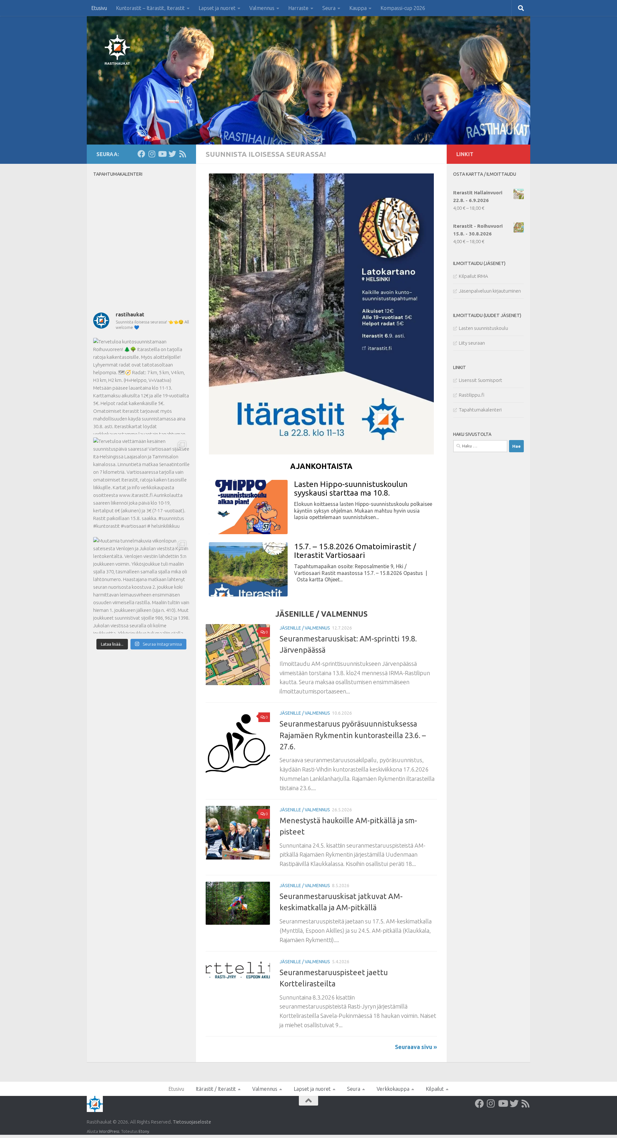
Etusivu (99, 8)
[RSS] (182, 154)
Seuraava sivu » (416, 1047)
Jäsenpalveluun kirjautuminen (490, 291)
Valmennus (261, 8)
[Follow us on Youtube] (162, 154)
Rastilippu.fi (471, 395)
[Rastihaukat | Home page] (117, 50)
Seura (328, 8)
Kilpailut (435, 1089)
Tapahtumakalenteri (480, 409)
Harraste (298, 8)
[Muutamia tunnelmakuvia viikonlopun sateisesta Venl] (141, 585)
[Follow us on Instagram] (152, 154)
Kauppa (358, 8)
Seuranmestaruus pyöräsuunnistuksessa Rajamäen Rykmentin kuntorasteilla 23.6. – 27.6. (353, 735)
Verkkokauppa (393, 1089)
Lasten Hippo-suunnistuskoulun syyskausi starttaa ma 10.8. (350, 489)
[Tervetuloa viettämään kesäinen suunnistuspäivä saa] (141, 485)
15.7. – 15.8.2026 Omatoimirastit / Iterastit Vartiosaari (355, 551)
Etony (144, 1131)
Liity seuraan (472, 343)
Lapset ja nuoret (217, 8)
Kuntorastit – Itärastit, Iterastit (150, 8)
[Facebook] (141, 154)
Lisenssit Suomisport (480, 380)
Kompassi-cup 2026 (402, 8)
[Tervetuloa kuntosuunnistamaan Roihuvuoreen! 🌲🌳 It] (141, 386)
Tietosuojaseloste (192, 1122)
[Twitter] (172, 154)
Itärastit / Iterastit (216, 1089)
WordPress (109, 1131)
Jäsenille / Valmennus (305, 628)
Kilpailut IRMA (473, 276)
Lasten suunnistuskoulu (483, 328)
